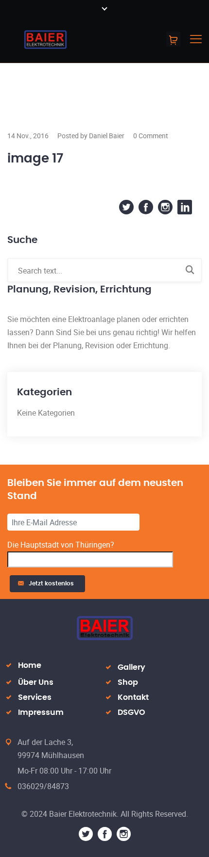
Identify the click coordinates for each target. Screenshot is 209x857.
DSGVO (131, 712)
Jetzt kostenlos (53, 583)
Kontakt (133, 697)
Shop (128, 682)
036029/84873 (43, 786)
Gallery (131, 667)
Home (29, 665)
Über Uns (35, 682)
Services (35, 697)
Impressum (41, 712)
